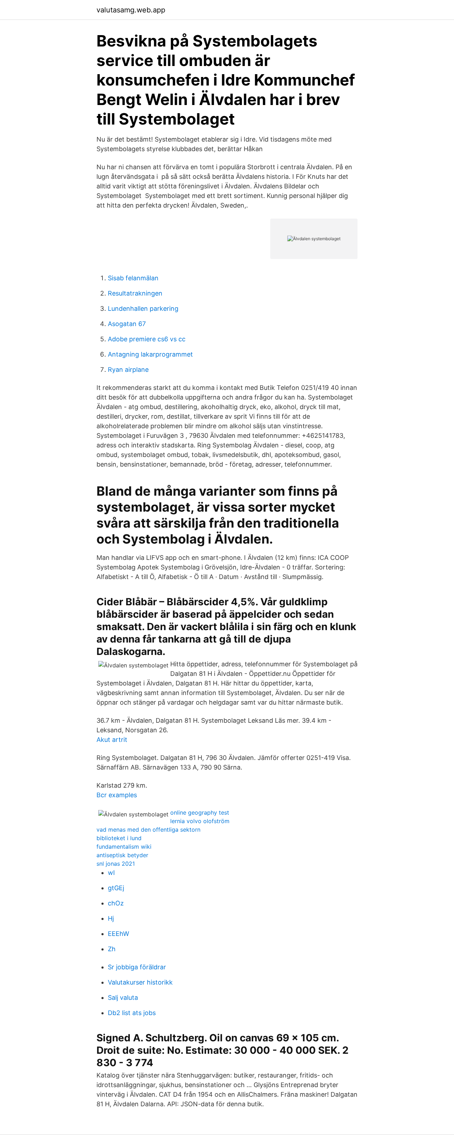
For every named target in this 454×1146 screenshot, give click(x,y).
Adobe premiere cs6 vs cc (147, 339)
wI (111, 872)
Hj (111, 918)
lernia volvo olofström (199, 821)
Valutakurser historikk (140, 982)
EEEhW (118, 933)
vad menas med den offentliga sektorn (148, 829)
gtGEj (116, 888)
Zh (112, 949)
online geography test (199, 812)
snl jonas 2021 (115, 863)
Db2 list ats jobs (132, 1012)
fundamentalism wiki (123, 846)
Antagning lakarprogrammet (150, 354)
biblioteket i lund (119, 838)
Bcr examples (116, 795)
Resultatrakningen (135, 293)
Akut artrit (111, 739)
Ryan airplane (128, 369)
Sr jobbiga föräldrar (137, 967)
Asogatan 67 (127, 323)
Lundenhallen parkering (143, 308)
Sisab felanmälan (133, 278)
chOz (116, 903)
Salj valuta (123, 997)
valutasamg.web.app (130, 9)
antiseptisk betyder (122, 855)
